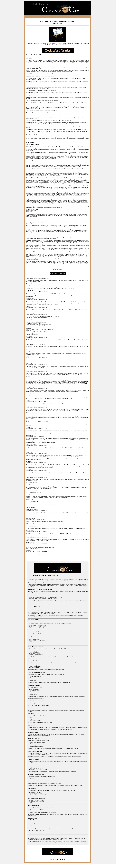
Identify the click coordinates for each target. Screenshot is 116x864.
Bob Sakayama (66, 137)
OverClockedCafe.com (38, 4)
